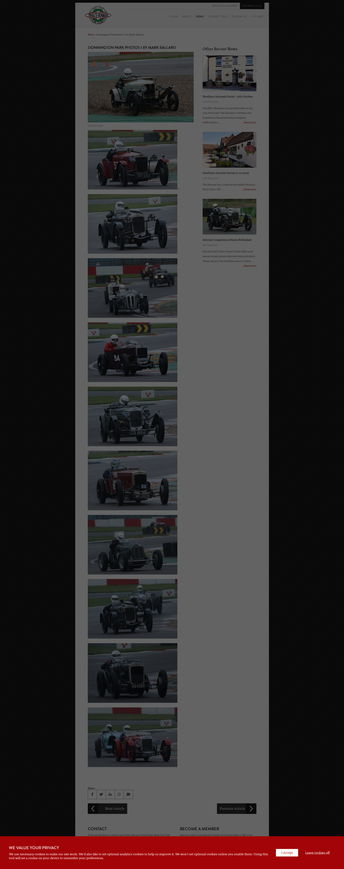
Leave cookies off (317, 853)
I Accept (287, 853)
